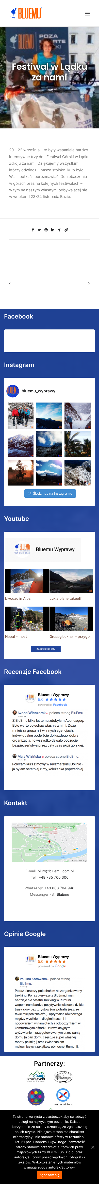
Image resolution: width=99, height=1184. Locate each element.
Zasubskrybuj (45, 649)
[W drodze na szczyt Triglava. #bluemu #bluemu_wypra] (77, 473)
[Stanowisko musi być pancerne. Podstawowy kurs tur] (21, 415)
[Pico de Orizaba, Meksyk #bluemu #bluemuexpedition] (49, 444)
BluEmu (63, 894)
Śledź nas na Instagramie (52, 493)
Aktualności (59, 88)
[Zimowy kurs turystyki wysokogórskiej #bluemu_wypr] (77, 415)
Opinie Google (25, 934)
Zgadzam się (49, 1175)
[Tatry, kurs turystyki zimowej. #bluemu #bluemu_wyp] (21, 444)
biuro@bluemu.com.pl (56, 871)
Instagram (19, 365)
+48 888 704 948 (58, 888)
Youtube (16, 518)
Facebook (18, 316)
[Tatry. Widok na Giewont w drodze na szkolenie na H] (49, 415)
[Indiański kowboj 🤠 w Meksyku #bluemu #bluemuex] (21, 473)
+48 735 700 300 (54, 877)
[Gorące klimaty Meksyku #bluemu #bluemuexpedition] (77, 444)
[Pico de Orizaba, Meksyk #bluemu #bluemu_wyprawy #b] (49, 473)
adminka (64, 91)
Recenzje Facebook (33, 671)
